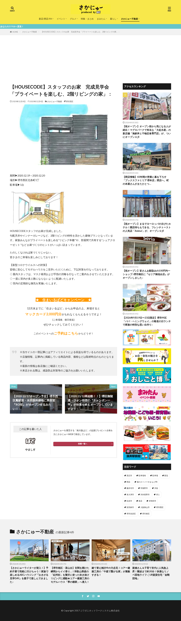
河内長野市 (145, 494)
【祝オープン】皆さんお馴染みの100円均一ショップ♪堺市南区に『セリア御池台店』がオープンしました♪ (146, 274)
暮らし (113, 18)
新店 (140, 501)
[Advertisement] (90, 56)
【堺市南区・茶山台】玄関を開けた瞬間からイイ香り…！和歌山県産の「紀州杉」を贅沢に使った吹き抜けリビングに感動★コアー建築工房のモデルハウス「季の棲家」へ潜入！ (70, 574)
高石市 (129, 475)
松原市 (129, 501)
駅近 (166, 475)
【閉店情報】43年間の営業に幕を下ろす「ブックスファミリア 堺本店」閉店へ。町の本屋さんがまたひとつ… (146, 180)
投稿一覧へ (82, 444)
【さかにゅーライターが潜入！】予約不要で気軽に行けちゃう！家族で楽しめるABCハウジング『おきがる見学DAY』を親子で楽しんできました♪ (29, 574)
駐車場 (155, 475)
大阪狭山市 (145, 507)
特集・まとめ (87, 18)
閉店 (128, 482)
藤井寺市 (130, 488)
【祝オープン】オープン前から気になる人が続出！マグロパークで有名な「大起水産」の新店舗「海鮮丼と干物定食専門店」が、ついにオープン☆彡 (147, 131)
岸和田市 (152, 501)
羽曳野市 (144, 488)
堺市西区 (69, 101)
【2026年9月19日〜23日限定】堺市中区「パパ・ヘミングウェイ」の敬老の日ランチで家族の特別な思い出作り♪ (147, 321)
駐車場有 (142, 475)
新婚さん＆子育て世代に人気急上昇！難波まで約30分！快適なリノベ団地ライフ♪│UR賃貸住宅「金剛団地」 (151, 573)
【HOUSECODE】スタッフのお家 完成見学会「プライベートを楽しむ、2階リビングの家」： (80, 32)
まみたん (101, 18)
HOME (15, 32)
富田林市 (130, 507)
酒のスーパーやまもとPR (147, 482)
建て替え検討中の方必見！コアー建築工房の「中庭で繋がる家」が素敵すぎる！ (111, 571)
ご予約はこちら (66, 333)
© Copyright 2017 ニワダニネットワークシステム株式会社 (90, 610)
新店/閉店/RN (45, 18)
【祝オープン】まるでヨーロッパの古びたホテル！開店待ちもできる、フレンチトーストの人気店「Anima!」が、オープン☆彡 (147, 227)
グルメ (73, 18)
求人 (158, 494)
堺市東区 (146, 513)
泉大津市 (130, 494)
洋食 (156, 488)
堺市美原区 (131, 513)
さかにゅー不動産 (129, 18)
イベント (61, 18)
